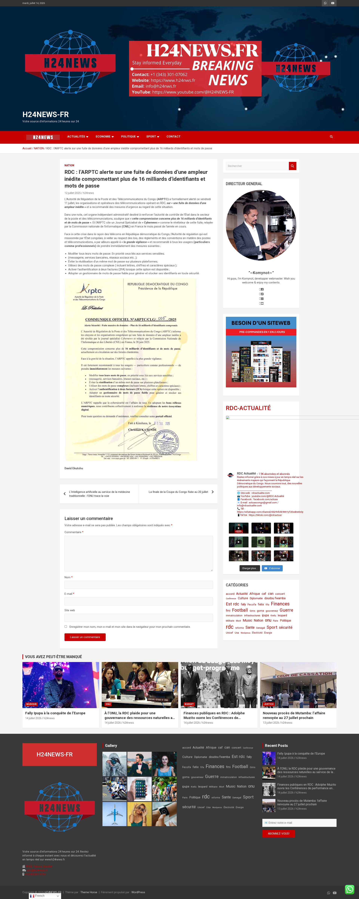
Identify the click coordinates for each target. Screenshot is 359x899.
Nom (69, 577)
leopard (282, 615)
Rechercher (292, 166)
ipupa (265, 615)
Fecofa (252, 604)
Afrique (254, 594)
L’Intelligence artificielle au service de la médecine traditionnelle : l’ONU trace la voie (99, 494)
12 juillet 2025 (73, 192)
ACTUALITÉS (76, 136)
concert (280, 594)
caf (264, 594)
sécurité (285, 627)
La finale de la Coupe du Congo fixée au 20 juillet (178, 492)
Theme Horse (88, 892)
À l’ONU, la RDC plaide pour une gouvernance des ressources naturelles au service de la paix (139, 717)
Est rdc (232, 604)
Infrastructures (252, 615)
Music (247, 620)
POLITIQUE (128, 136)
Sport (272, 627)
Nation (258, 620)
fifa (267, 604)
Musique (31, 704)
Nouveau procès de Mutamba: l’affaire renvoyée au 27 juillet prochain (294, 715)
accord (230, 594)
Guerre (286, 610)
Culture (243, 598)
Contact (173, 136)
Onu (108, 704)
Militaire (230, 621)
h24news (88, 192)
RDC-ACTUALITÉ (248, 408)
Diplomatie (256, 598)
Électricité (257, 632)
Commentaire (74, 532)
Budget (189, 704)
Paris (275, 621)
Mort (238, 621)
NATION (69, 165)
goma (260, 610)
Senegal (260, 627)
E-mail (69, 594)
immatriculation (234, 615)
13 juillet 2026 (271, 722)
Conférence (231, 598)
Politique (285, 620)
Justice (269, 704)
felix (261, 604)
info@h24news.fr (37, 870)
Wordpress (245, 633)
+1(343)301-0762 (35, 874)
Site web (70, 610)
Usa (237, 632)
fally (243, 604)
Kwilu (273, 615)
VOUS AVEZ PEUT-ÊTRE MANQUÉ (53, 657)
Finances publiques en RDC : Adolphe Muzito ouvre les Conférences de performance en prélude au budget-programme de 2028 (214, 720)
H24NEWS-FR (45, 114)
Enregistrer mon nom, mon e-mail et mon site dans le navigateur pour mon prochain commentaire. (130, 626)
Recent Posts (276, 745)
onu (268, 620)
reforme (239, 628)
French (39, 895)
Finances (280, 604)
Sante (250, 627)
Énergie (268, 632)
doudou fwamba (275, 598)
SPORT (151, 136)
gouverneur (272, 610)
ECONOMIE (103, 136)
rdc (230, 627)
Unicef (229, 632)
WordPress (138, 892)
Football (240, 610)
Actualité (242, 594)
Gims (252, 611)
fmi (228, 610)
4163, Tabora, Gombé (38, 866)
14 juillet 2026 (33, 718)
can (271, 594)
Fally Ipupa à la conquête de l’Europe (55, 713)
